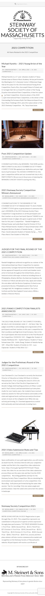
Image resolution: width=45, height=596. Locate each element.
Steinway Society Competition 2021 (19, 506)
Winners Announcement (29, 198)
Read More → (38, 110)
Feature (23, 511)
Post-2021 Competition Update (17, 153)
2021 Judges (15, 257)
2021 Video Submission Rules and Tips (20, 449)
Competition (16, 159)
